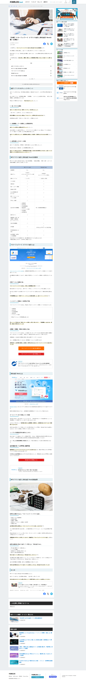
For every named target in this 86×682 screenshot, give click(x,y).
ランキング (33, 1)
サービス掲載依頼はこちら (37, 677)
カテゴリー (27, 1)
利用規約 (20, 676)
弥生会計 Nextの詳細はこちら (31, 459)
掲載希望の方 (74, 2)
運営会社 (10, 676)
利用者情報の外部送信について (14, 678)
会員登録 (65, 2)
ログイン (69, 2)
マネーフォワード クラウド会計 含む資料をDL (31, 348)
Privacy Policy (25, 676)
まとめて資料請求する (65, 82)
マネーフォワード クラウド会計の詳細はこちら (31, 353)
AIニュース (40, 1)
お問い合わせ (15, 676)
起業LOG (45, 1)
